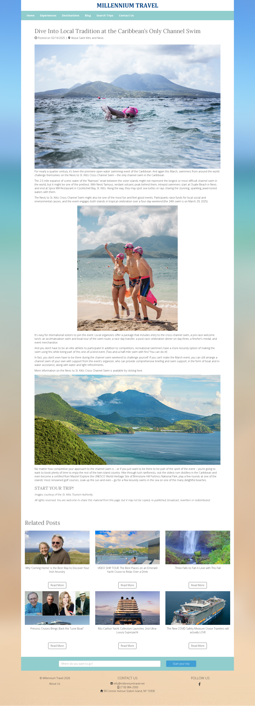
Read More (57, 585)
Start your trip (181, 663)
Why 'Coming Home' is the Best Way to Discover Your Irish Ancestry (57, 569)
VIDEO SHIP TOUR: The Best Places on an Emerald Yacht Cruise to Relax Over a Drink (127, 569)
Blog (88, 15)
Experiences (48, 15)
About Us (54, 683)
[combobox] (110, 664)
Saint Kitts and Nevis (91, 38)
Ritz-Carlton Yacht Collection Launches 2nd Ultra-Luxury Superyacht (127, 630)
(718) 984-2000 (129, 687)
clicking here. (135, 370)
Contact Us (126, 15)
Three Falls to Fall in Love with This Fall (198, 568)
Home (31, 15)
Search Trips (105, 15)
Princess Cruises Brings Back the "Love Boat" (57, 628)
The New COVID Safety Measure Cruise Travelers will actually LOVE (198, 630)
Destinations (70, 15)
